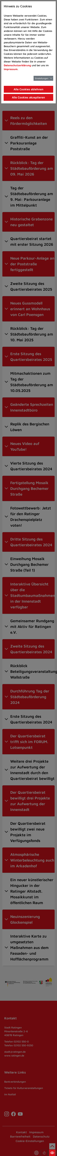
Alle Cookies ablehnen (28, 89)
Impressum (11, 69)
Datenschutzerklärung (17, 65)
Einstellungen (41, 78)
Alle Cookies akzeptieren (28, 97)
